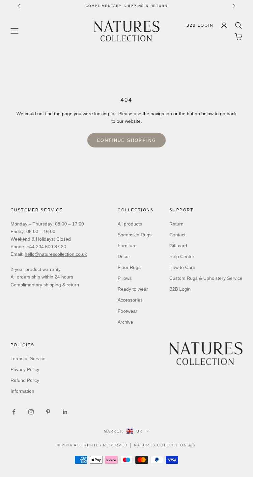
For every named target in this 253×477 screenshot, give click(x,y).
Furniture (127, 245)
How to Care (182, 267)
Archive (125, 322)
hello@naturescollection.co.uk (56, 254)
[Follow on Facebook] (14, 412)
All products (130, 223)
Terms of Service (28, 358)
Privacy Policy (25, 369)
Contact (177, 234)
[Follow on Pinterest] (48, 412)
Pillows (125, 278)
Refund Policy (25, 380)
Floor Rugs (129, 267)
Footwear (127, 311)
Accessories (130, 300)
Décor (124, 256)
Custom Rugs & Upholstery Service (205, 278)
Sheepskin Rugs (135, 234)
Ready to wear (133, 289)
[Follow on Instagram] (31, 412)
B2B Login (199, 25)
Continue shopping (126, 140)
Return (176, 223)
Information (22, 391)
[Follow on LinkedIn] (65, 412)
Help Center (181, 256)
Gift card (178, 245)
